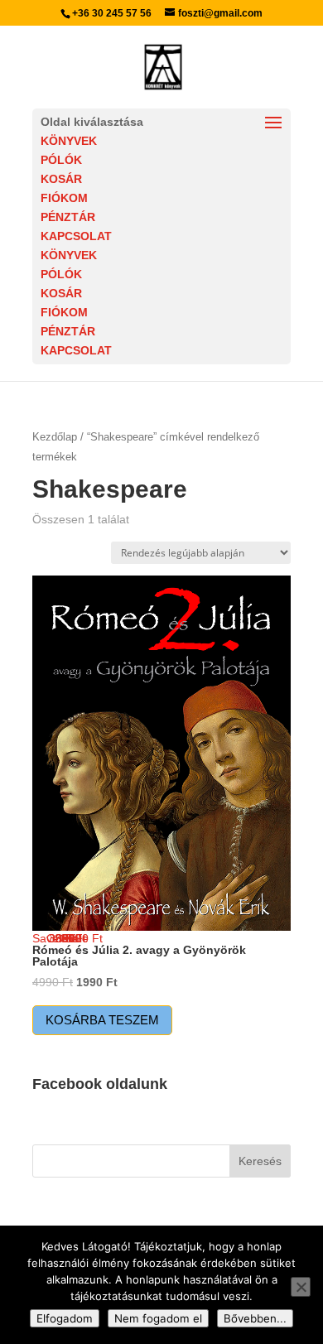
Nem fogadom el (158, 1318)
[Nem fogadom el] (301, 1287)
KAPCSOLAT (76, 236)
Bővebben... (255, 1318)
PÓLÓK (61, 159)
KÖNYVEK (69, 140)
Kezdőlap (54, 437)
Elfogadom (64, 1318)
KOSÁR (61, 178)
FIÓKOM (64, 198)
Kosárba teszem (102, 1020)
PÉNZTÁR (68, 217)
